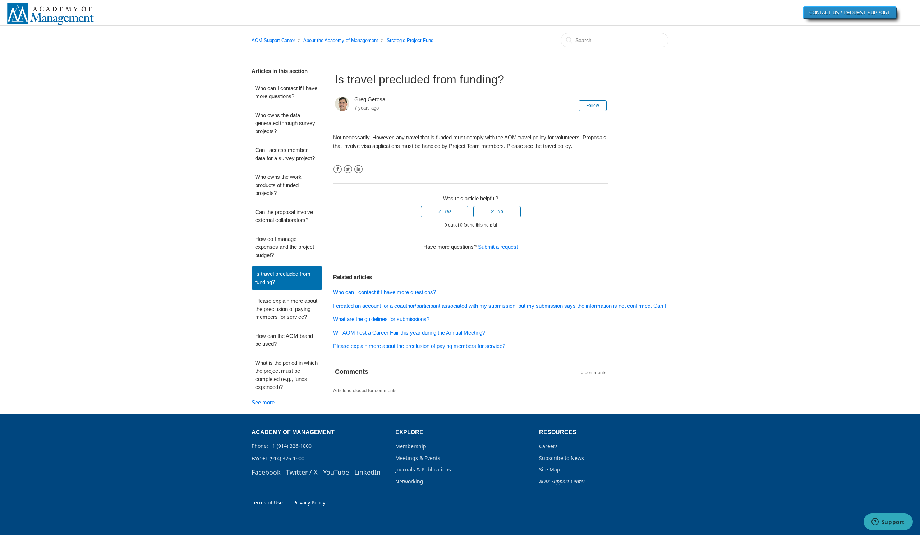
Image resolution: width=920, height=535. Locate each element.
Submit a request (498, 247)
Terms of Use (267, 502)
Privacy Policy (309, 502)
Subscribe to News (561, 458)
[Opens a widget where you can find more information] (888, 522)
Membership (410, 446)
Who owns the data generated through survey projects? (285, 123)
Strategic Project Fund (410, 40)
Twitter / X (302, 472)
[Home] (50, 25)
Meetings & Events (417, 458)
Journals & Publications (423, 469)
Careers (548, 446)
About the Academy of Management (340, 40)
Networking (409, 481)
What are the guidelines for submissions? (381, 319)
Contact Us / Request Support (849, 12)
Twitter (348, 169)
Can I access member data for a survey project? (285, 154)
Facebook (337, 169)
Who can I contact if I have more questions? (286, 92)
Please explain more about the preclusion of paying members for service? (286, 309)
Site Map (549, 469)
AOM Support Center (273, 40)
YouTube (336, 472)
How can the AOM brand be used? (284, 340)
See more (263, 402)
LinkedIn (358, 169)
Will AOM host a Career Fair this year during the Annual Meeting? (409, 333)
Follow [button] (592, 105)
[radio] (444, 211)
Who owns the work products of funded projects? (278, 185)
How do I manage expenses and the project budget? (284, 247)
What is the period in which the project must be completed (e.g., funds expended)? (286, 375)
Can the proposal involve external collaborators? (284, 216)
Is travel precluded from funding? (282, 278)
